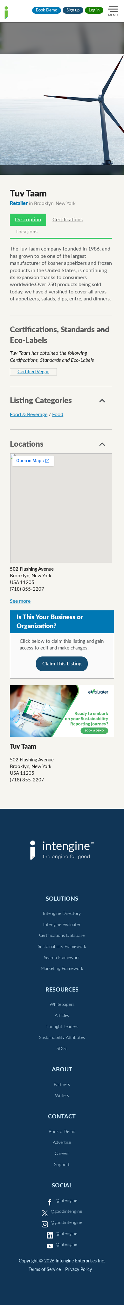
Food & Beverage (28, 414)
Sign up (72, 10)
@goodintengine (66, 1211)
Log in (94, 10)
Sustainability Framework (62, 946)
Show (102, 331)
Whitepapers (62, 1004)
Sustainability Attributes (62, 1037)
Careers (62, 1153)
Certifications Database (62, 935)
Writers (62, 1096)
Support (62, 1165)
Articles (62, 1015)
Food (57, 414)
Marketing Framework (62, 968)
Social (62, 1185)
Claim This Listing (61, 663)
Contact (62, 1116)
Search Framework (62, 958)
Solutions (62, 899)
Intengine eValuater (61, 925)
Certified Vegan (33, 371)
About (62, 1069)
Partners (62, 1084)
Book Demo (46, 10)
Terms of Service (45, 1269)
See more (20, 601)
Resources (62, 989)
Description (28, 219)
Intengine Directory (62, 913)
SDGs (62, 1049)
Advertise (62, 1142)
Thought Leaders (62, 1027)
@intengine (66, 1201)
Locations (27, 231)
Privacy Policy (78, 1269)
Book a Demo (62, 1132)
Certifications (67, 219)
